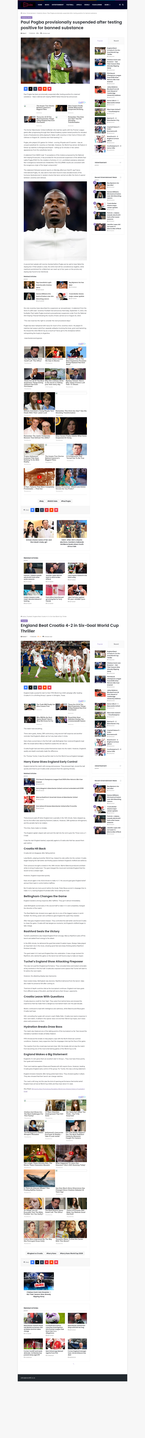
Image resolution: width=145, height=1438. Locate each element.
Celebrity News (41, 13)
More (107, 5)
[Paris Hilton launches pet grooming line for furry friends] (55, 590)
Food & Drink (97, 5)
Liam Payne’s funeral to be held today (77, 576)
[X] (30, 89)
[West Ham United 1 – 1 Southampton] (100, 112)
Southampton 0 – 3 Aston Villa (114, 147)
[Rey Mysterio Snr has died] (62, 285)
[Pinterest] (40, 89)
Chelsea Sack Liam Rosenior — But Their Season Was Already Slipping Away (114, 64)
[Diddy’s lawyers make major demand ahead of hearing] (33, 590)
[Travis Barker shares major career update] (62, 296)
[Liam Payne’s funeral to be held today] (77, 568)
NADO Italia (53, 501)
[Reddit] (45, 89)
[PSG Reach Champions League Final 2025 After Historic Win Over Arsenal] (100, 76)
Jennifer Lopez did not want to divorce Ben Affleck (54, 577)
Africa (79, 5)
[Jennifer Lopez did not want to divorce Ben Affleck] (55, 568)
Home (40, 5)
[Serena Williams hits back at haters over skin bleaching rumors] (29, 296)
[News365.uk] (28, 4)
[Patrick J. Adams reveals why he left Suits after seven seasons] (33, 568)
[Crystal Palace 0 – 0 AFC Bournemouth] (100, 129)
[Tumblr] (35, 89)
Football (70, 5)
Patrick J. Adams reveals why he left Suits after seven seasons (33, 577)
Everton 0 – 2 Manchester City (113, 119)
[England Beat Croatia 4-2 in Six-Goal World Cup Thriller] (100, 51)
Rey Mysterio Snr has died (113, 184)
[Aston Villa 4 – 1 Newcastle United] (100, 103)
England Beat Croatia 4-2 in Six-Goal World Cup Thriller (114, 51)
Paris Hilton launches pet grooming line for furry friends (55, 599)
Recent (116, 41)
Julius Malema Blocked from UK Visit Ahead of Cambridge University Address (114, 91)
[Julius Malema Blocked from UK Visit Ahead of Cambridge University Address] (100, 89)
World (86, 5)
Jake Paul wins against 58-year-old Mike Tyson (76, 598)
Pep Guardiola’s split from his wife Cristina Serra (44, 285)
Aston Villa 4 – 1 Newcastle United (113, 102)
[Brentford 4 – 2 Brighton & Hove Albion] (100, 139)
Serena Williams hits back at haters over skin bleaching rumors (45, 296)
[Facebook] (26, 89)
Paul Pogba (66, 501)
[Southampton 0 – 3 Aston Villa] (100, 148)
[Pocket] (49, 89)
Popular (100, 41)
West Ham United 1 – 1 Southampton (113, 110)
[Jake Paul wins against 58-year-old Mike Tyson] (77, 590)
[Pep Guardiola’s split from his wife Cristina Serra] (29, 285)
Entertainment (58, 5)
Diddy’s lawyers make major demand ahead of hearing (32, 599)
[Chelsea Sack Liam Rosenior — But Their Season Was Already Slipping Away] (100, 62)
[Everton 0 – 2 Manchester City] (100, 121)
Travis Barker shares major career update (112, 205)
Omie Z (24, 33)
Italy (42, 501)
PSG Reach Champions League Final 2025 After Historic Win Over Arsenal (114, 77)
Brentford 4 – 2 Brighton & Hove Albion (113, 139)
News (47, 5)
